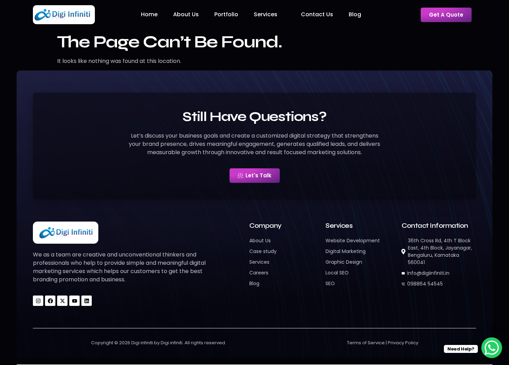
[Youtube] (74, 301)
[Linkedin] (86, 301)
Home (149, 14)
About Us (186, 14)
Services (265, 14)
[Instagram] (38, 301)
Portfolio (226, 14)
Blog (355, 14)
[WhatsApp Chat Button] (491, 347)
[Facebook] (50, 301)
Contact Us (317, 14)
